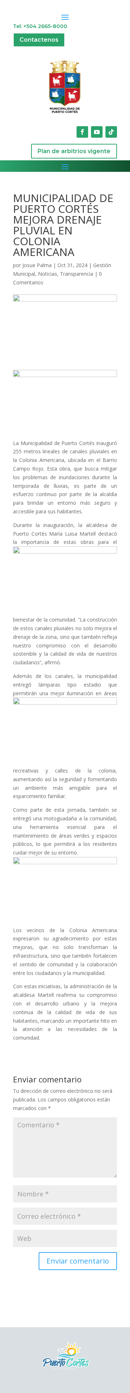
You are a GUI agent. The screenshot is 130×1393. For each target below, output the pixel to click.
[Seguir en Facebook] (82, 132)
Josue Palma (37, 265)
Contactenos (39, 39)
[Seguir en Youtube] (97, 132)
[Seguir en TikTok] (111, 132)
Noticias (47, 273)
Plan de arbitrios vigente (74, 151)
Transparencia (76, 273)
